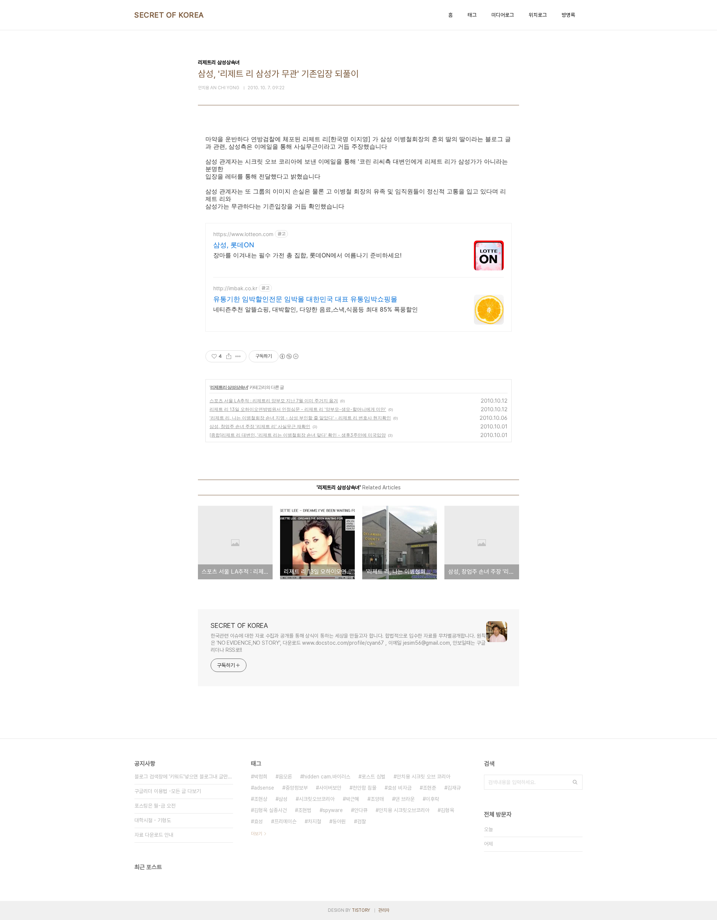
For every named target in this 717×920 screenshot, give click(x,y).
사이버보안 (330, 788)
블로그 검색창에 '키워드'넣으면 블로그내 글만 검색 (183, 777)
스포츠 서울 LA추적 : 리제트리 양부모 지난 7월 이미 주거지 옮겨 (273, 400)
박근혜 (352, 799)
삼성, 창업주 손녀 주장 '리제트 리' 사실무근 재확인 (259, 426)
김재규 (454, 788)
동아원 (339, 821)
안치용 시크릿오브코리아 (404, 810)
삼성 (283, 799)
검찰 (361, 821)
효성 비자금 (400, 788)
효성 (258, 821)
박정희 (260, 777)
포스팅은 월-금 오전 (155, 806)
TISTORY (361, 910)
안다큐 (360, 810)
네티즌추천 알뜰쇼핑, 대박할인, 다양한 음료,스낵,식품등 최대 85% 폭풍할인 (315, 309)
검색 (575, 782)
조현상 (260, 799)
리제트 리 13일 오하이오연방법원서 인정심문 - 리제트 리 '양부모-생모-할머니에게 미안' (297, 409)
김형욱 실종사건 (270, 810)
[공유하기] (228, 356)
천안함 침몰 (364, 788)
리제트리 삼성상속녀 (229, 387)
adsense (264, 788)
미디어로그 (502, 15)
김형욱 (447, 810)
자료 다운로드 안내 (153, 835)
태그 (472, 15)
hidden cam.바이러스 (326, 777)
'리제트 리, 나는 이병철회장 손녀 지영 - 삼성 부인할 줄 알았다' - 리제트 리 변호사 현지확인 (300, 418)
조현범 (304, 810)
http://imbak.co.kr (235, 288)
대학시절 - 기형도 (152, 820)
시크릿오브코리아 (317, 799)
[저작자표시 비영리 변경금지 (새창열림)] (289, 356)
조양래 (377, 799)
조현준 (429, 788)
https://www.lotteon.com (243, 234)
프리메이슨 (285, 821)
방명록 (568, 15)
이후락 (432, 799)
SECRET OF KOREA (169, 14)
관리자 (383, 910)
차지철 (314, 821)
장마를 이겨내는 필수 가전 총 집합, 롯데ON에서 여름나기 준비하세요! (307, 255)
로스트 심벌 (373, 777)
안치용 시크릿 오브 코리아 (423, 777)
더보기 (256, 833)
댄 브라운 (405, 799)
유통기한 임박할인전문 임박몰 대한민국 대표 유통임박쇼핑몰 (305, 299)
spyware (333, 810)
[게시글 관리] (238, 356)
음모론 (285, 777)
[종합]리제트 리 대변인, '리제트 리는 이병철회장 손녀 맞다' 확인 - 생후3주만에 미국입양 (297, 435)
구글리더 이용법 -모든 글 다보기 (167, 791)
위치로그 (538, 15)
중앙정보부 (296, 788)
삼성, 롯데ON (233, 245)
